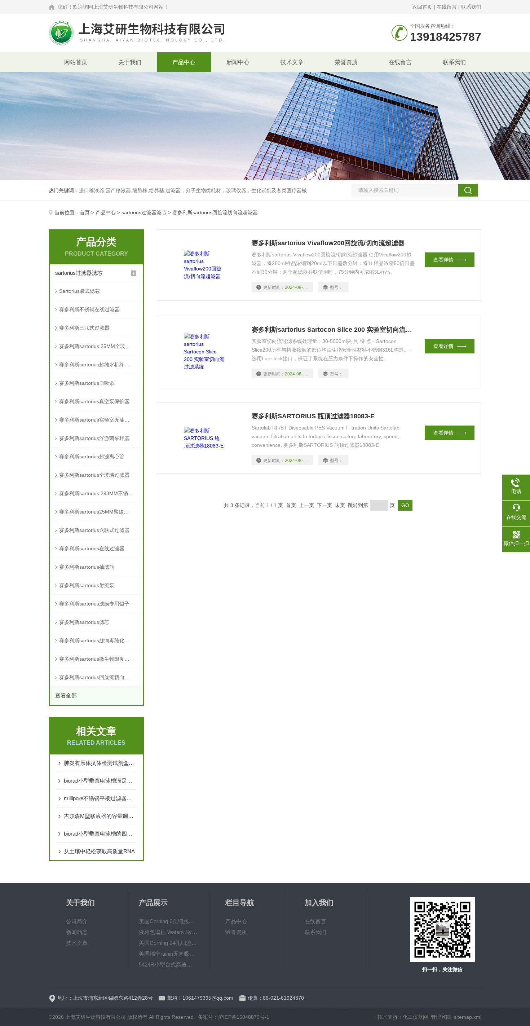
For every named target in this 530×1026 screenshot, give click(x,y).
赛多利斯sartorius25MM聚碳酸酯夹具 (101, 512)
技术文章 (292, 62)
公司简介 (77, 921)
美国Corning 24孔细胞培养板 (168, 943)
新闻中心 (237, 62)
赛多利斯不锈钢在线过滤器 (89, 309)
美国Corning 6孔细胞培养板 (168, 921)
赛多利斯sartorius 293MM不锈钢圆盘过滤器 (101, 493)
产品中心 (183, 62)
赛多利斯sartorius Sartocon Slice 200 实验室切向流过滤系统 (334, 329)
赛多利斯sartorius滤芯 (84, 622)
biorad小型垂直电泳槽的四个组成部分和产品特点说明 (100, 834)
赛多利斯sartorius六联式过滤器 (94, 530)
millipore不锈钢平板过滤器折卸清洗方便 (100, 798)
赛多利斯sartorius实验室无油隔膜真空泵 (101, 420)
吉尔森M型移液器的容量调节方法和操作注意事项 (100, 816)
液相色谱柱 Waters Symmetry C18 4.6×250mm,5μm (168, 932)
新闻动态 (77, 932)
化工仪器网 (415, 1017)
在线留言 (447, 7)
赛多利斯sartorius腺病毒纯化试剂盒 (99, 640)
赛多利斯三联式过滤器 (84, 328)
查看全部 (66, 695)
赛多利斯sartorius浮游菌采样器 (94, 438)
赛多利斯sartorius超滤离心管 (91, 456)
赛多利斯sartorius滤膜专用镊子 (94, 604)
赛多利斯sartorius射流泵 (86, 585)
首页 (85, 212)
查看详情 (443, 260)
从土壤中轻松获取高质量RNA (99, 851)
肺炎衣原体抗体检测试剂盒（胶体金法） (100, 763)
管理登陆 (441, 1017)
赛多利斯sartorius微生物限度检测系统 (101, 659)
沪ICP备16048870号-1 (243, 1017)
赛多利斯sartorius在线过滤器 (91, 548)
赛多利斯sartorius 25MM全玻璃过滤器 (101, 346)
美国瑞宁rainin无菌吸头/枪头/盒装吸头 (168, 954)
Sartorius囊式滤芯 (79, 291)
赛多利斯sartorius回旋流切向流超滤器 (101, 677)
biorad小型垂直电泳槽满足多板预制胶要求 (100, 781)
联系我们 (471, 7)
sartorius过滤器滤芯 (144, 212)
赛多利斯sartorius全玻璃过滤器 (94, 475)
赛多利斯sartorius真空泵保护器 (94, 401)
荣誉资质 (346, 62)
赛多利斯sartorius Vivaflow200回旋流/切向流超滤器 (328, 243)
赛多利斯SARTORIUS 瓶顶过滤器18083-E (313, 416)
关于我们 (129, 62)
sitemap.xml (467, 1017)
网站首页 (75, 62)
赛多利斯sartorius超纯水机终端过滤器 (101, 364)
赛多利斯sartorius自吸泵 (86, 383)
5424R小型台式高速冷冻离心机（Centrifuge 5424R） (168, 964)
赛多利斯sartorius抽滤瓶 (86, 567)
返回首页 (422, 7)
